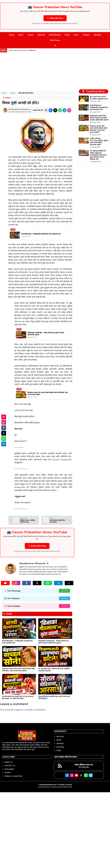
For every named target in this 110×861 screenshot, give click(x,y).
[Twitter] (3, 433)
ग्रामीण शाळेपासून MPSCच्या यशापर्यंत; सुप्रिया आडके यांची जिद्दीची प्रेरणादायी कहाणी (99, 141)
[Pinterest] (3, 417)
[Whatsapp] (3, 438)
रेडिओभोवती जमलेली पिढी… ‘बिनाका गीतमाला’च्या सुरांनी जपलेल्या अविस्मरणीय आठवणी (53, 642)
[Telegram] (3, 444)
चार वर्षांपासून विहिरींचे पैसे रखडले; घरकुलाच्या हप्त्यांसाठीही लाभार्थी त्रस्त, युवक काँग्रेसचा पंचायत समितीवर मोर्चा (98, 155)
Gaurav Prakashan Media (54, 787)
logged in (19, 709)
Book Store (55, 40)
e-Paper (86, 34)
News (21, 34)
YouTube (97, 34)
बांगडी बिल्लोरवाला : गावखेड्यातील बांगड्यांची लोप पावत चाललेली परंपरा (99, 107)
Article (30, 34)
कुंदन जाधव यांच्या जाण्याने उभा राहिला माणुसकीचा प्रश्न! (99, 98)
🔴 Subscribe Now (55, 18)
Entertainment (55, 34)
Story (76, 34)
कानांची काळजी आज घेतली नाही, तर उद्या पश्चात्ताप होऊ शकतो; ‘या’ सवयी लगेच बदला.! (17, 697)
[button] (55, 45)
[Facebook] (3, 427)
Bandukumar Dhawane (20, 109)
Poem (67, 34)
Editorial (41, 34)
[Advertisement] (55, 69)
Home (11, 34)
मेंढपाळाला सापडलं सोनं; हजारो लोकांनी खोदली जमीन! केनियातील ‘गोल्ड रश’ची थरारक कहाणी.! (18, 670)
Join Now (64, 591)
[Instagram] (3, 422)
